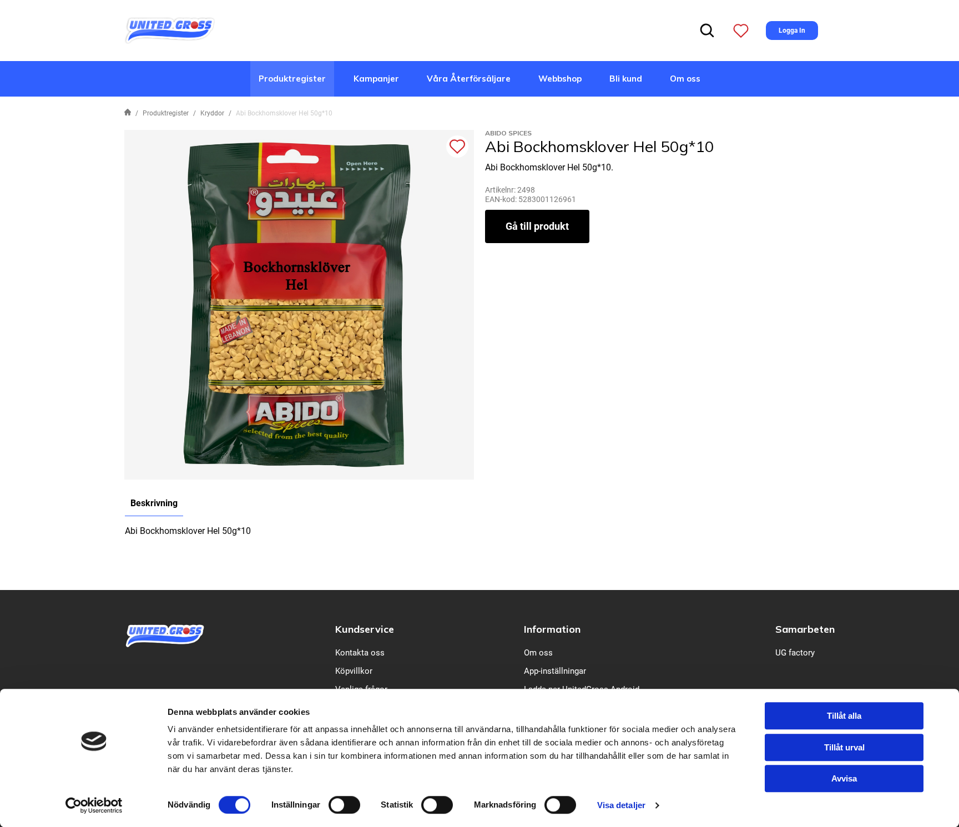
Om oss (685, 78)
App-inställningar (555, 671)
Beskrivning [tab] (154, 503)
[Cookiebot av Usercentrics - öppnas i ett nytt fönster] (94, 805)
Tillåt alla (844, 715)
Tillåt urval (844, 747)
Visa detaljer (621, 805)
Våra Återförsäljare (469, 78)
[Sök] (707, 30)
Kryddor (212, 113)
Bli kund (625, 78)
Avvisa (844, 778)
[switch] (344, 805)
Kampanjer (376, 78)
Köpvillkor (353, 671)
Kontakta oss (360, 653)
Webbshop (560, 78)
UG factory (795, 653)
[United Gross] (169, 29)
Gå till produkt (537, 226)
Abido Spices (508, 133)
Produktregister (292, 78)
